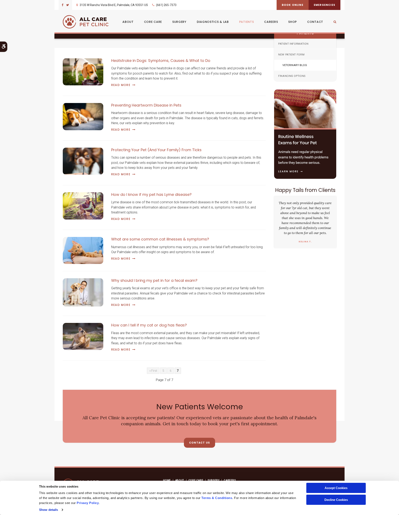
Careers (271, 22)
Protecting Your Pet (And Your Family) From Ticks (156, 149)
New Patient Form (291, 54)
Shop (292, 22)
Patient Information (293, 43)
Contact (315, 22)
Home (167, 480)
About (128, 22)
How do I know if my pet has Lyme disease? (151, 194)
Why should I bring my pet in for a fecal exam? (154, 280)
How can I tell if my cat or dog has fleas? (149, 325)
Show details (48, 509)
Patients (246, 22)
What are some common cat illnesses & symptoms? (160, 239)
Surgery (179, 22)
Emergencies (324, 5)
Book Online (292, 5)
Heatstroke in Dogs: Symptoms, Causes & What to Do (160, 60)
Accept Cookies (336, 488)
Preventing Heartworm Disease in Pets (146, 105)
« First (153, 370)
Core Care (153, 22)
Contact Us (199, 442)
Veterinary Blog (294, 65)
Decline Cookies (336, 500)
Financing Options (292, 75)
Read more (121, 85)
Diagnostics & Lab (213, 22)
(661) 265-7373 (166, 5)
